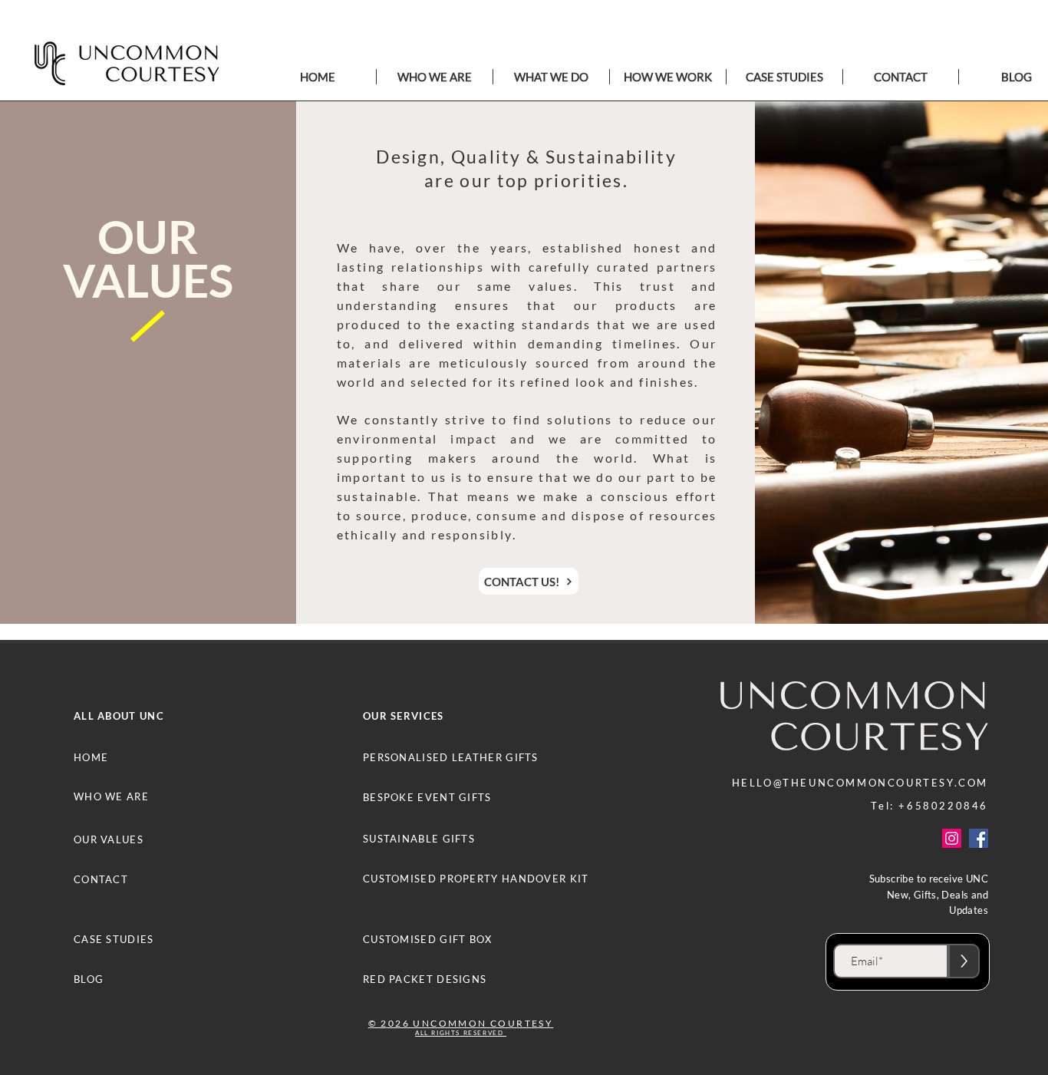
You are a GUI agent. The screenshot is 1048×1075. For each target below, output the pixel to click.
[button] (551, 76)
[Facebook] (978, 838)
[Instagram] (951, 838)
